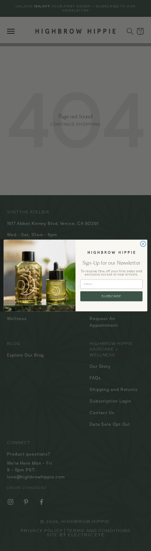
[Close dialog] (143, 244)
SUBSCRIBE (111, 296)
